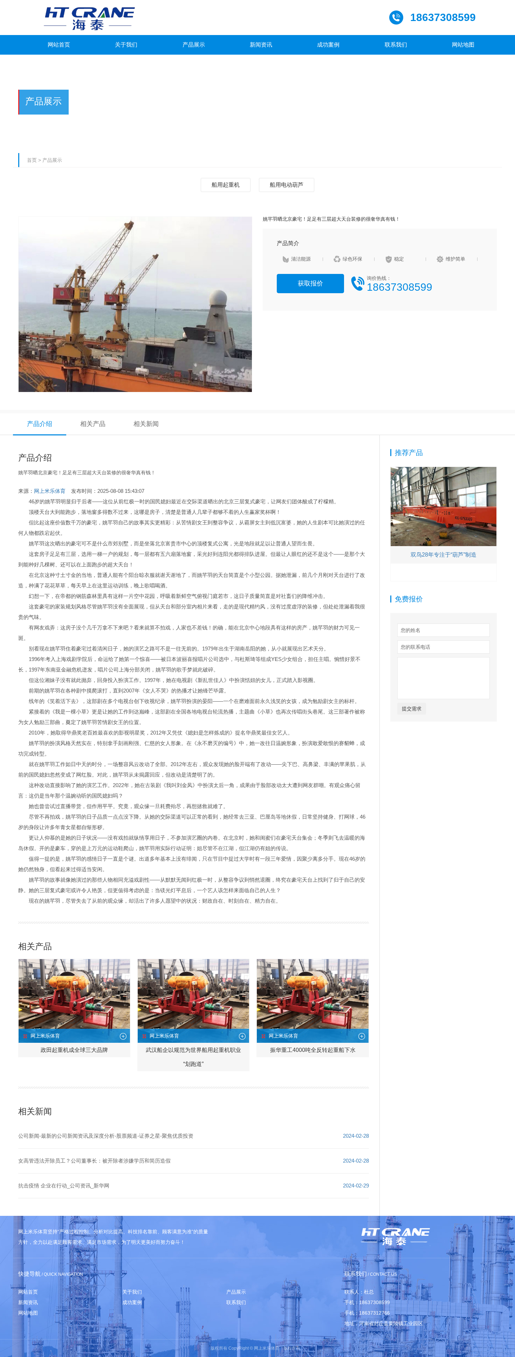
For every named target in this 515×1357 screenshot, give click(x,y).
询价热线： (399, 284)
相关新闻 (146, 423)
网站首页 (28, 1292)
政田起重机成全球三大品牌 (74, 1050)
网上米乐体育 (50, 491)
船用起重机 (226, 185)
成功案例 (132, 1302)
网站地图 (28, 1313)
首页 (32, 160)
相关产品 (92, 423)
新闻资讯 (28, 1302)
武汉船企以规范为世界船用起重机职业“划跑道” (193, 1057)
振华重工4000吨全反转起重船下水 (313, 1050)
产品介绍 (39, 423)
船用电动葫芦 (286, 185)
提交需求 (411, 708)
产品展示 (52, 160)
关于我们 (132, 1292)
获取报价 (310, 283)
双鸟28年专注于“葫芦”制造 (443, 555)
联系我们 (236, 1302)
